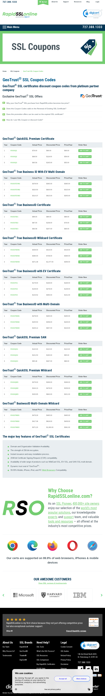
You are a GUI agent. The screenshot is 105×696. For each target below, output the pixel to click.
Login (97, 2)
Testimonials (7, 655)
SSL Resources (42, 655)
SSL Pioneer (63, 503)
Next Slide (101, 595)
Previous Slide (3, 595)
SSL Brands (26, 642)
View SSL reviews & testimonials (52, 583)
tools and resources (60, 521)
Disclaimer (64, 664)
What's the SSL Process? (46, 651)
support (69, 517)
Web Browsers (48, 470)
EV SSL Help (41, 669)
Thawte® (23, 655)
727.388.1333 (10, 2)
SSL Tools (40, 647)
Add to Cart (84, 151)
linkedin (96, 669)
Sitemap (64, 669)
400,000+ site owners (86, 503)
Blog (88, 2)
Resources (77, 2)
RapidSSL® (24, 647)
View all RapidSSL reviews (76, 631)
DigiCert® (23, 660)
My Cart (44, 2)
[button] (89, 646)
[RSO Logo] (20, 15)
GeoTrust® (24, 651)
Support (66, 2)
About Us (55, 2)
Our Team (6, 647)
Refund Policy (66, 655)
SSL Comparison (43, 660)
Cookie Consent (66, 647)
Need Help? (43, 642)
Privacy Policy (66, 660)
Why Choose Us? (9, 651)
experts (52, 517)
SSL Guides (65, 651)
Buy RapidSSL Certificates (46, 664)
